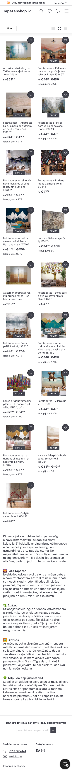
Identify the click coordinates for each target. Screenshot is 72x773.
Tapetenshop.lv (17, 11)
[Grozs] (58, 11)
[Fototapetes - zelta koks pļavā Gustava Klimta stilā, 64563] (53, 283)
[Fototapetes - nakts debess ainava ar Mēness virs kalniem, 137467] (18, 450)
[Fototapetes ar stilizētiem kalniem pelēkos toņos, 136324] (53, 115)
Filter (10, 28)
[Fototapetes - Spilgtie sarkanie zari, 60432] (18, 502)
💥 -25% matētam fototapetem (26, 2)
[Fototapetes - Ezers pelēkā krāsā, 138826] (18, 334)
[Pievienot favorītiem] (30, 40)
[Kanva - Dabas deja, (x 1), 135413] (53, 229)
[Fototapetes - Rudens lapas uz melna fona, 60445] (53, 171)
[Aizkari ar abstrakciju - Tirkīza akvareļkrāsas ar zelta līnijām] (18, 59)
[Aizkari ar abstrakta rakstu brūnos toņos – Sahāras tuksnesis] (18, 283)
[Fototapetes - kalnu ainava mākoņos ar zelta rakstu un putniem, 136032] (18, 175)
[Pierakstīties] (53, 730)
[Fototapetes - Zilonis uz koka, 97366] (53, 392)
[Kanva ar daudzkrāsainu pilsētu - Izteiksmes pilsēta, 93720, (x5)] (18, 394)
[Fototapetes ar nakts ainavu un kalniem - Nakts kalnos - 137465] (18, 231)
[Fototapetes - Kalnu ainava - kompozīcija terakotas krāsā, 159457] (53, 61)
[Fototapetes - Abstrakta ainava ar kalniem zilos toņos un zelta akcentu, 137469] (53, 338)
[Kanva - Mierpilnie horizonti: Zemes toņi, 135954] (53, 448)
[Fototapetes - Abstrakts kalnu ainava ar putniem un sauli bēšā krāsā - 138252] (18, 117)
